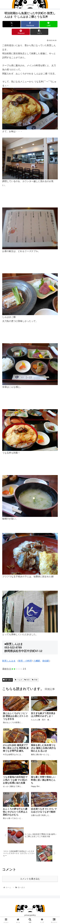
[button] (39, 32)
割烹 (28, 680)
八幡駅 (36, 661)
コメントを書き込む (30, 879)
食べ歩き (8, 680)
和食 (36, 680)
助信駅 (45, 661)
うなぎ (19, 680)
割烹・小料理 (25, 661)
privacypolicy (30, 915)
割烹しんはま (9, 661)
